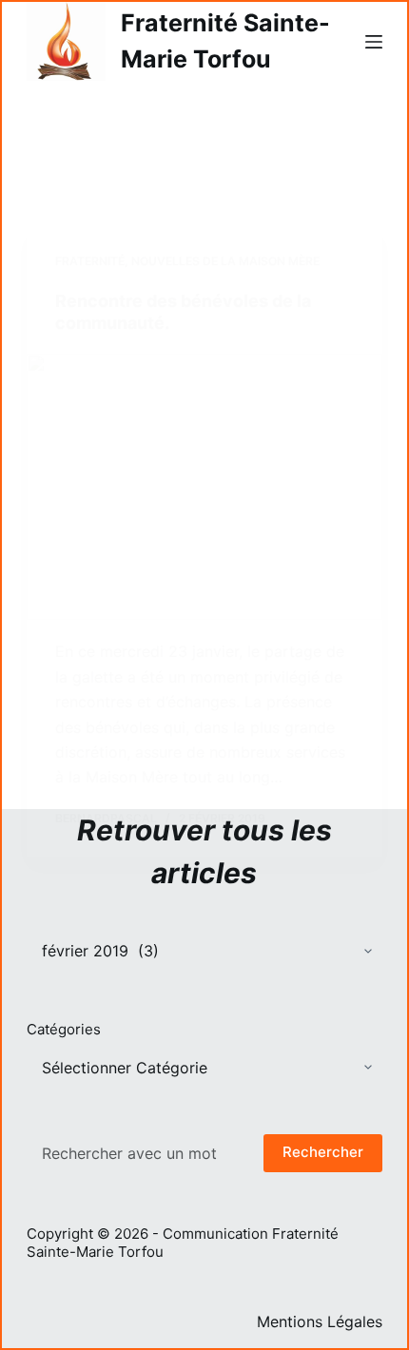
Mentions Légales (319, 1321)
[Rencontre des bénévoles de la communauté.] (204, 487)
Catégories (64, 1029)
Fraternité (90, 261)
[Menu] (373, 41)
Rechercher (322, 1152)
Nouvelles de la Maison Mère (225, 261)
